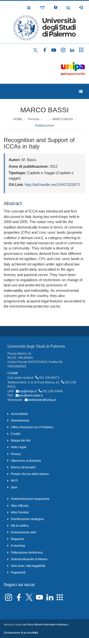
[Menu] (80, 91)
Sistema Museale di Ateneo (29, 559)
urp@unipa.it (28, 391)
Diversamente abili (23, 532)
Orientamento (20, 420)
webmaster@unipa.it (42, 400)
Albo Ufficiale (20, 505)
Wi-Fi (14, 480)
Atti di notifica (20, 525)
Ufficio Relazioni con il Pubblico (32, 427)
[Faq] (55, 8)
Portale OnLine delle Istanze (30, 474)
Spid (14, 487)
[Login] (80, 8)
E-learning (18, 545)
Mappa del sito (21, 440)
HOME (17, 119)
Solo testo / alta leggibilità (28, 566)
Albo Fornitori (20, 512)
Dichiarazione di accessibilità (21, 632)
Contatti (12, 373)
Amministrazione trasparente (30, 499)
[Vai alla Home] (44, 22)
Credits (16, 434)
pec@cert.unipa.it (31, 395)
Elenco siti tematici (23, 467)
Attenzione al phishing (26, 460)
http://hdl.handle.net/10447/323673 (52, 184)
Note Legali (18, 447)
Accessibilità (19, 414)
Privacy (16, 454)
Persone (33, 119)
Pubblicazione (44, 125)
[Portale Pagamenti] (42, 8)
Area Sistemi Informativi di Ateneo (47, 624)
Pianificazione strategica (27, 519)
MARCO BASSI (44, 110)
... (46, 119)
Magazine (17, 539)
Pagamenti (18, 572)
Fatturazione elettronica (27, 552)
